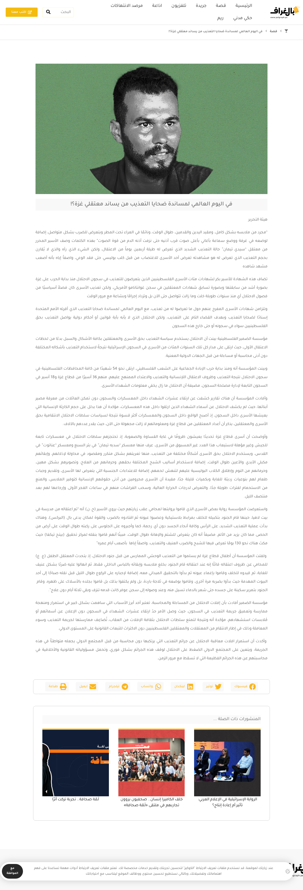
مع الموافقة (12, 871)
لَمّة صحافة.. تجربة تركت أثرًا (75, 799)
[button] (244, 686)
